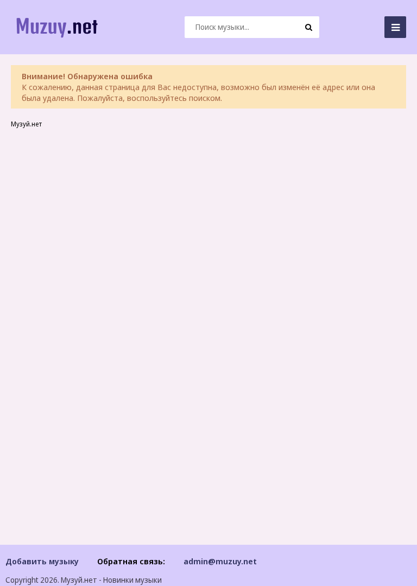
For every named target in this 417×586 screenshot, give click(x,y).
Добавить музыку (42, 561)
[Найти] (308, 27)
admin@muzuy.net (220, 561)
